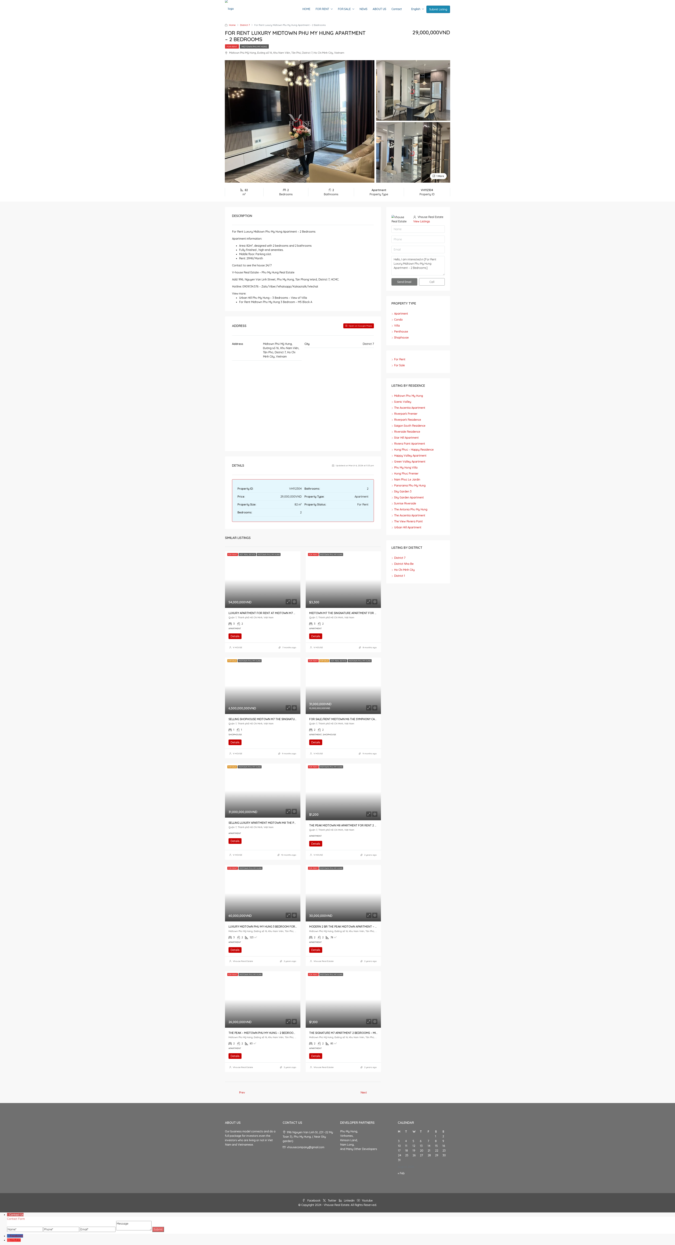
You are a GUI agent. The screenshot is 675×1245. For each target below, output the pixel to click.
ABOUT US (379, 9)
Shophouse (401, 337)
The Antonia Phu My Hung (410, 509)
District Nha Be (404, 563)
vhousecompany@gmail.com (305, 1147)
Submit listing (438, 9)
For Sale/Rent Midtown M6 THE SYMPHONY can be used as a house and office (365, 719)
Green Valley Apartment (409, 461)
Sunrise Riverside (405, 503)
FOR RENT (322, 9)
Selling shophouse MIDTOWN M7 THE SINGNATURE (263, 719)
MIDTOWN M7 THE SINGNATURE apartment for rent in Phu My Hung (356, 613)
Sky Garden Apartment (409, 497)
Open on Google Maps (360, 325)
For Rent (232, 46)
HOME (306, 9)
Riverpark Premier (405, 413)
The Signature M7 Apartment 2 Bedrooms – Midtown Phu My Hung (357, 1033)
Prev (242, 1092)
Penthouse (401, 331)
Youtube (367, 1200)
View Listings (421, 221)
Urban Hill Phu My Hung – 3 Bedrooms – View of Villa (273, 297)
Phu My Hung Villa (405, 467)
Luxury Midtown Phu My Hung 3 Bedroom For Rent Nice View (273, 926)
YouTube (15, 1240)
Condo (398, 319)
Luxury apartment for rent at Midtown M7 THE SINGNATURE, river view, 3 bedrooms (290, 613)
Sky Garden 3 (403, 491)
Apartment (401, 313)
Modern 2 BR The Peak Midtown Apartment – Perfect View (351, 926)
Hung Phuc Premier (406, 473)
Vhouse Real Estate (243, 961)
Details (235, 636)
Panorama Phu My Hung (410, 485)
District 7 (245, 25)
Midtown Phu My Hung (254, 46)
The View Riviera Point (408, 521)
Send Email (404, 282)
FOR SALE (344, 9)
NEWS (363, 9)
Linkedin (349, 1200)
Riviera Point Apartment (409, 443)
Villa (397, 325)
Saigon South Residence (409, 425)
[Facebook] (8, 1236)
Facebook (314, 1200)
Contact (396, 9)
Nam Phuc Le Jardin (407, 479)
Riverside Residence (407, 431)
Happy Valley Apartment (410, 455)
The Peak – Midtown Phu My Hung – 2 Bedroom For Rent (269, 1033)
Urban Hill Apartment (407, 527)
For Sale (399, 365)
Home (232, 25)
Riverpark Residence (407, 419)
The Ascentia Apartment (409, 407)
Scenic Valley (402, 401)
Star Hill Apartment (406, 437)
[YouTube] (8, 1240)
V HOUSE (237, 647)
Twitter (332, 1200)
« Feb (401, 1173)
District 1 (399, 575)
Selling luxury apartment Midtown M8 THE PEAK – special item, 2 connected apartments (293, 822)
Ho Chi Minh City (404, 569)
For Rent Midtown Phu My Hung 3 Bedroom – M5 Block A (275, 302)
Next (364, 1092)
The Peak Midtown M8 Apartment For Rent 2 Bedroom (348, 825)
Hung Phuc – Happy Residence (414, 449)
